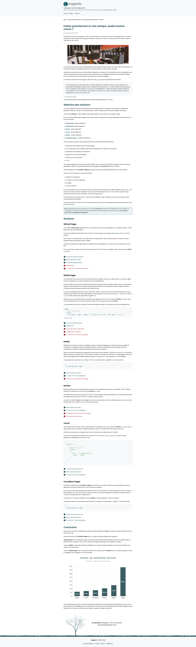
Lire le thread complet (70, 96)
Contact (77, 13)
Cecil (98, 79)
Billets (71, 13)
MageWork (109, 643)
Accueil (66, 13)
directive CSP (118, 233)
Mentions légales (88, 643)
